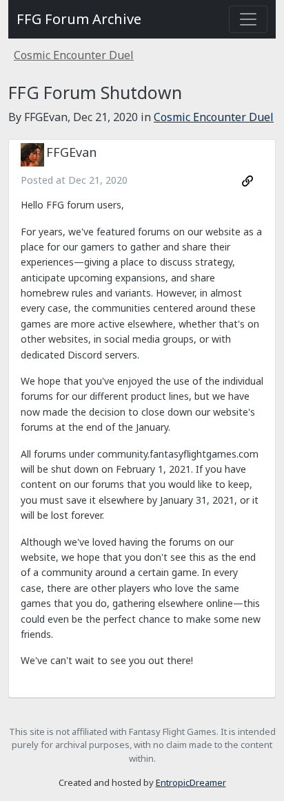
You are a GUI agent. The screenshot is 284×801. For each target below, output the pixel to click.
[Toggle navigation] (248, 19)
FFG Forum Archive (79, 19)
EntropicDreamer (191, 782)
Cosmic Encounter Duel (74, 55)
